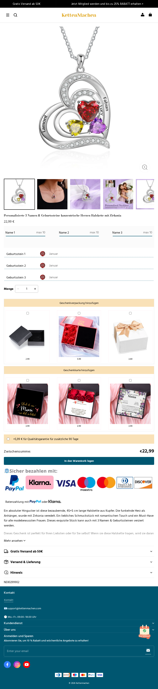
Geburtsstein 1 (15, 253)
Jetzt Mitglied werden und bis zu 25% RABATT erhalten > (107, 4)
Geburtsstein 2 (16, 265)
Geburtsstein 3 (16, 277)
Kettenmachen (82, 683)
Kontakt (8, 600)
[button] (8, 15)
